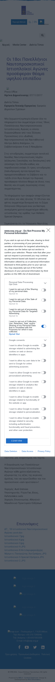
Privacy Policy (44, 451)
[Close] (49, 231)
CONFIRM (16, 441)
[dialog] (27, 341)
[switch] (43, 290)
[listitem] (27, 283)
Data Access (27, 451)
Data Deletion (11, 451)
